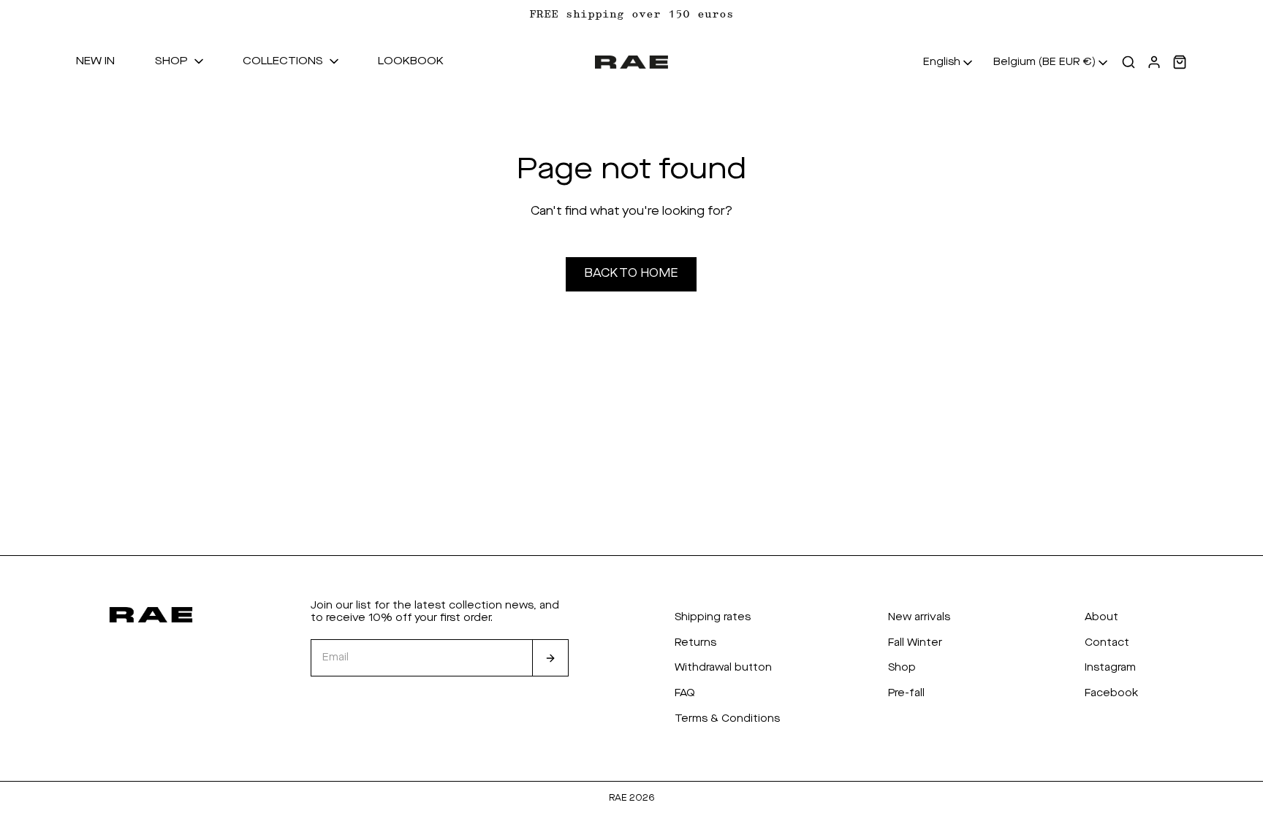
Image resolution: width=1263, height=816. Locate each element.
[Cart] (1179, 62)
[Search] (1128, 62)
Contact (1107, 643)
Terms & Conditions (727, 719)
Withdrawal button (723, 668)
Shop (902, 668)
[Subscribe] (550, 658)
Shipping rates (713, 617)
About (1101, 617)
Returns (695, 643)
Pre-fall (906, 693)
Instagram (1110, 668)
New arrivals (919, 617)
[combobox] (949, 63)
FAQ (685, 693)
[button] (180, 62)
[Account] (1154, 62)
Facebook (1111, 693)
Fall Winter (915, 643)
